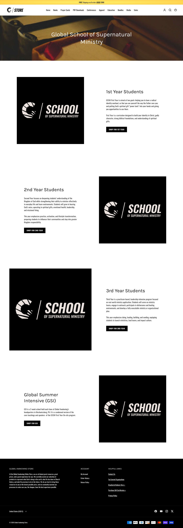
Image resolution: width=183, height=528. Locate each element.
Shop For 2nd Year (35, 230)
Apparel (102, 10)
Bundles (120, 10)
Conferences (91, 10)
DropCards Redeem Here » (116, 485)
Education (111, 10)
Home (48, 10)
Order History (85, 478)
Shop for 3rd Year (117, 328)
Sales (136, 10)
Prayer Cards (65, 10)
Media (128, 10)
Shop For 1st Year (116, 129)
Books (55, 10)
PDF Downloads (78, 10)
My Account (84, 474)
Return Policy (85, 482)
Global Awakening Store (20, 522)
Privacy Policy (112, 495)
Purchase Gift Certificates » (117, 490)
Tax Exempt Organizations (116, 479)
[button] (175, 10)
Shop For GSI (32, 423)
